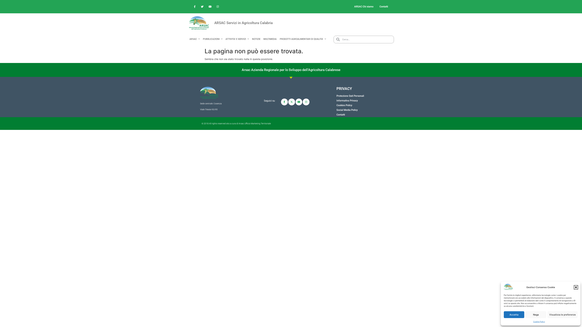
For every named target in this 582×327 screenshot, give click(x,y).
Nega (536, 314)
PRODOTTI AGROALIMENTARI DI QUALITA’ (301, 39)
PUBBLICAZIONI (211, 39)
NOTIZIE (256, 39)
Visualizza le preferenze (562, 314)
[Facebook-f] (194, 6)
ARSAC (193, 39)
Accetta (514, 314)
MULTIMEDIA (270, 39)
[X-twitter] (291, 102)
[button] (575, 287)
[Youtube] (210, 6)
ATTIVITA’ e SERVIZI (236, 39)
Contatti (384, 6)
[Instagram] (217, 6)
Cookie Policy (539, 321)
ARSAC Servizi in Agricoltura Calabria (243, 23)
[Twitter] (202, 6)
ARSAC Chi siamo (363, 6)
